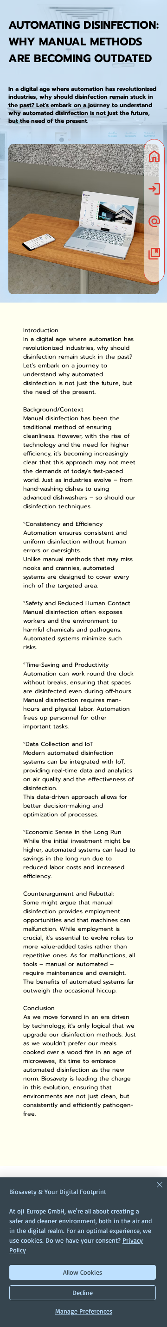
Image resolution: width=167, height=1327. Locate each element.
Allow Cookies (82, 1272)
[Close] (154, 1190)
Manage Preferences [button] (83, 1311)
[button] (154, 221)
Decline (82, 1292)
